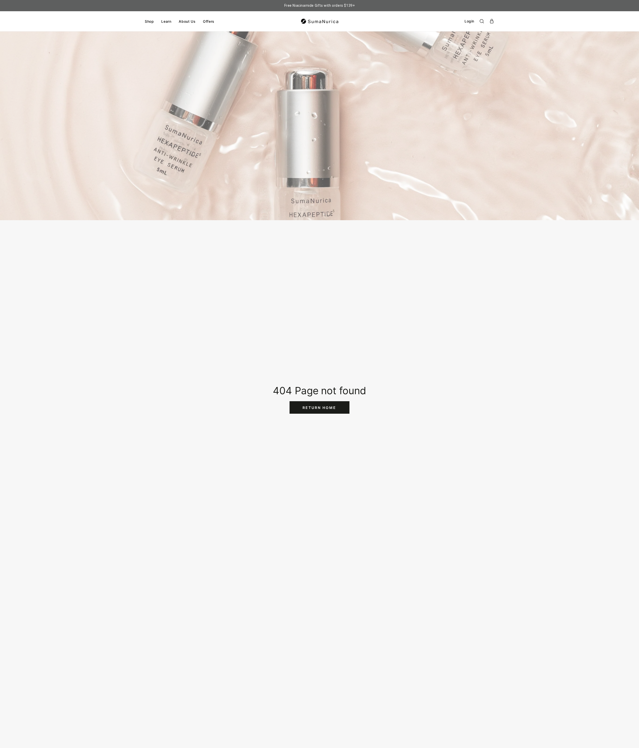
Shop (149, 21)
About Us (187, 21)
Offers (208, 21)
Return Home (319, 407)
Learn (166, 21)
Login (469, 21)
